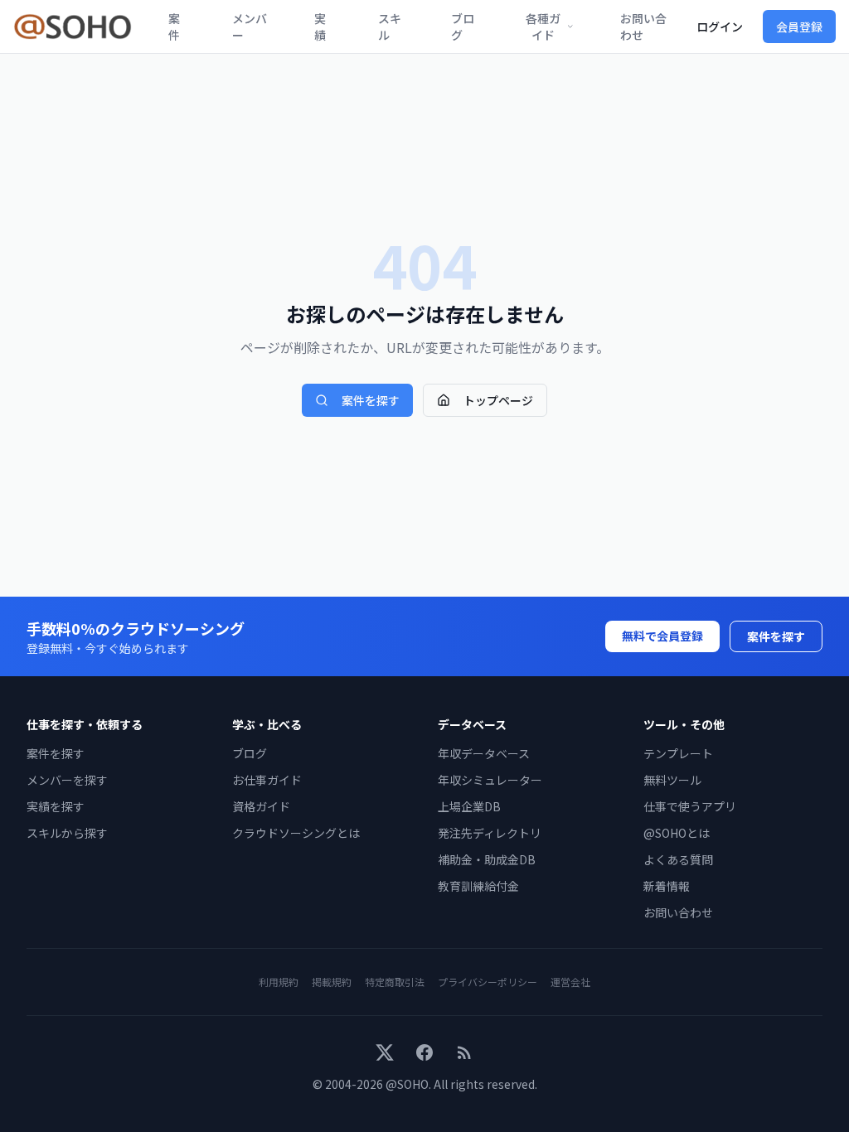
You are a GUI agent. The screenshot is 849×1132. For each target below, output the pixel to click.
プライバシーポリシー (487, 982)
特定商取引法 (394, 982)
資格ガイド (261, 806)
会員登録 (799, 26)
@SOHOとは (676, 833)
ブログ (462, 26)
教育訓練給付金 (478, 886)
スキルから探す (67, 833)
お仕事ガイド (267, 780)
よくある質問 (678, 859)
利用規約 (278, 982)
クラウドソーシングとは (296, 833)
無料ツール (672, 780)
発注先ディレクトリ (489, 833)
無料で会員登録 (662, 635)
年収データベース (484, 753)
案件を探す (371, 400)
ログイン (719, 26)
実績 (320, 26)
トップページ (498, 400)
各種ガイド (543, 26)
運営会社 (570, 982)
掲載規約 (332, 982)
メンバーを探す (67, 780)
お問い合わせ (643, 26)
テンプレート (678, 753)
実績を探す (56, 806)
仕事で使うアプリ (689, 806)
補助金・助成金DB (487, 859)
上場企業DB (469, 806)
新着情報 (666, 886)
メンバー (249, 26)
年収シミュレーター (490, 780)
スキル (389, 26)
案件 (174, 26)
